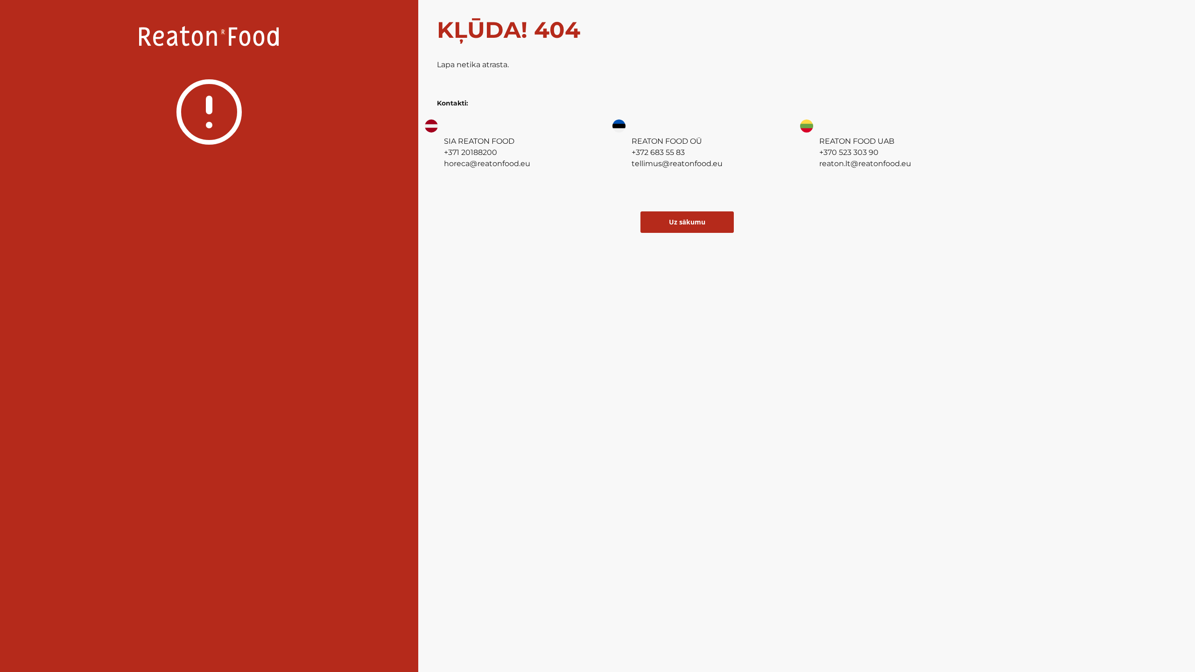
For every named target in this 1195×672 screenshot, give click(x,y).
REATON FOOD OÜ (667, 141)
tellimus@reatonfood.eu (677, 163)
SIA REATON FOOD (479, 141)
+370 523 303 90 (849, 152)
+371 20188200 (470, 152)
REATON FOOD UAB (856, 141)
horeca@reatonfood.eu (487, 163)
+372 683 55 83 (658, 152)
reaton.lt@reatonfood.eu (865, 163)
